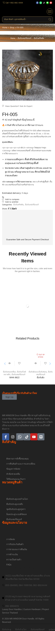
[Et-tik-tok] (26, 436)
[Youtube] (51, 2)
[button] (50, 11)
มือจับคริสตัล (39, 38)
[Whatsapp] (40, 2)
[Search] (50, 19)
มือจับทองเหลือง (9, 372)
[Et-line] (47, 2)
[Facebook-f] (37, 2)
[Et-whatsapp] (19, 436)
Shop (12, 27)
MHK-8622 (14, 377)
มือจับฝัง (40, 377)
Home (4, 27)
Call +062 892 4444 (14, 3)
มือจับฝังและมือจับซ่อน (38, 372)
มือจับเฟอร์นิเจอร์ (24, 38)
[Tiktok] (44, 2)
